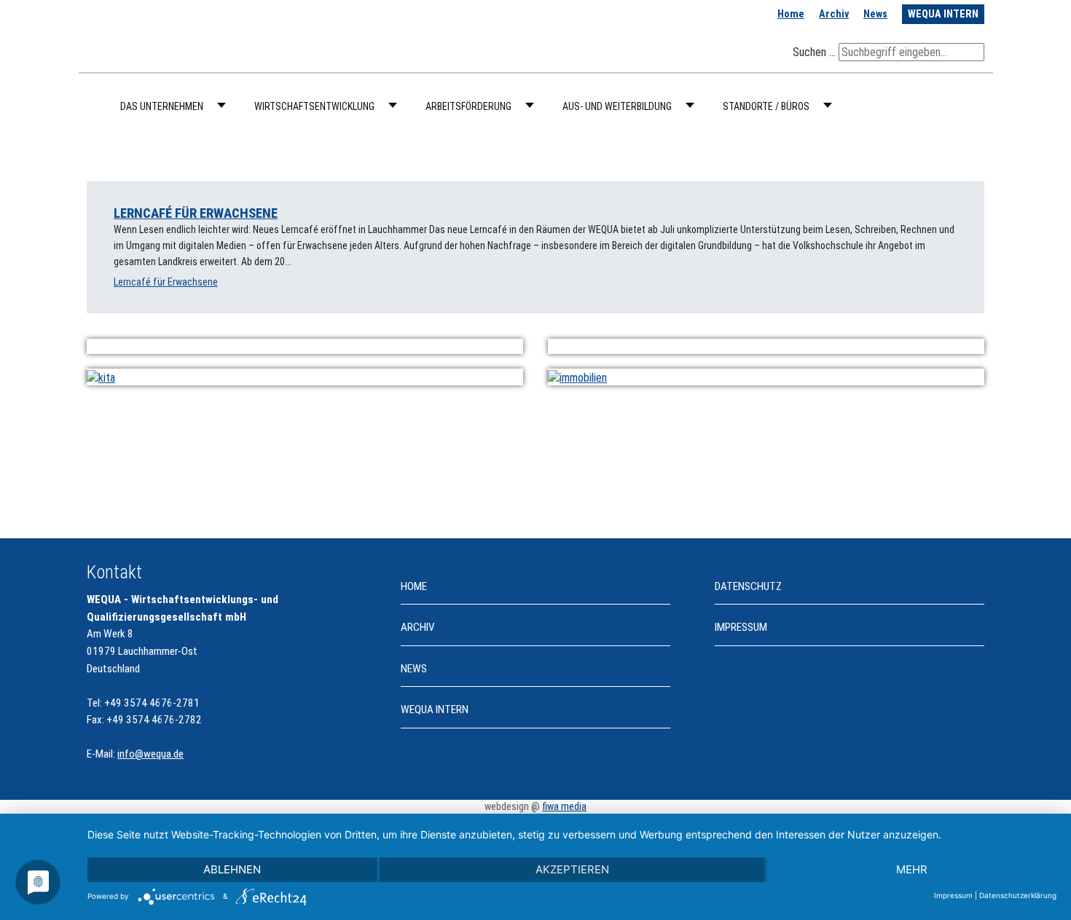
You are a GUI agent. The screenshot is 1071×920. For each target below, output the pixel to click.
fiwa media (564, 807)
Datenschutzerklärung (1017, 895)
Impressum (741, 627)
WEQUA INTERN (943, 14)
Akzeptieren (572, 869)
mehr (911, 869)
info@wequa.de (150, 753)
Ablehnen (232, 869)
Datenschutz (748, 586)
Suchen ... (814, 52)
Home (790, 14)
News (875, 14)
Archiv (834, 14)
